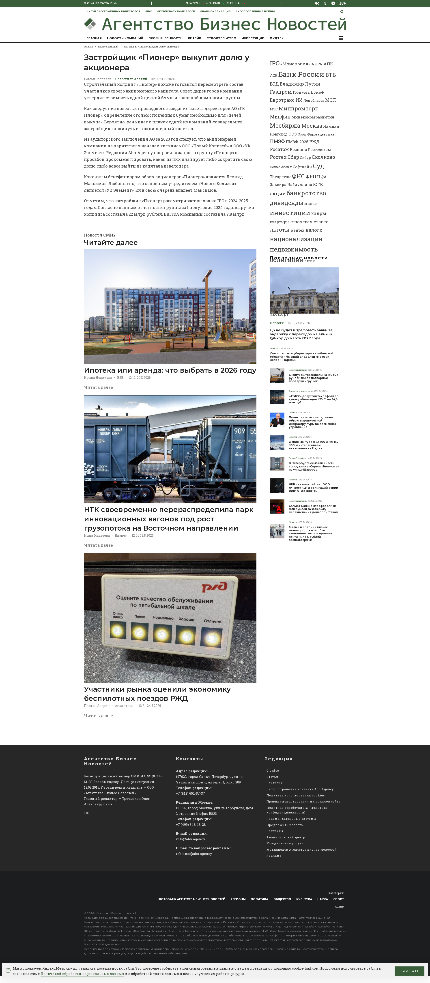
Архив (339, 906)
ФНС (298, 176)
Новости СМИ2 (100, 235)
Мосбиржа (285, 125)
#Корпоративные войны (255, 11)
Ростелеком (319, 149)
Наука (322, 899)
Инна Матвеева (97, 535)
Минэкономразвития (312, 117)
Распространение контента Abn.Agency (300, 789)
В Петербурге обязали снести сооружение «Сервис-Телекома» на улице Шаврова (314, 466)
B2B (120, 377)
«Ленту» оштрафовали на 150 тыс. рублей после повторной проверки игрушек (314, 378)
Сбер (293, 157)
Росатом (279, 149)
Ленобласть (313, 100)
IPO (275, 63)
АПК (328, 64)
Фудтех (277, 38)
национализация (296, 239)
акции (278, 193)
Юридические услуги (285, 843)
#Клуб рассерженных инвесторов (113, 11)
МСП (330, 100)
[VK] (317, 3)
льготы (280, 229)
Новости (277, 323)
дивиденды (286, 202)
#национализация (215, 11)
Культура (304, 899)
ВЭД (274, 84)
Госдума (301, 92)
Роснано (298, 149)
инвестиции (290, 212)
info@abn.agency (190, 839)
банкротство (306, 193)
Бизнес (121, 535)
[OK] (325, 3)
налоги (313, 230)
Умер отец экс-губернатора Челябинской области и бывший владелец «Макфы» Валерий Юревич (301, 356)
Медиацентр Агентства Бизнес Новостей (302, 849)
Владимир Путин (300, 84)
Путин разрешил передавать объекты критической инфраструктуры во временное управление (313, 422)
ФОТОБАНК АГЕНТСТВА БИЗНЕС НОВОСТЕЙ (191, 899)
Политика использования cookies (296, 795)
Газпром (281, 91)
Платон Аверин (97, 705)
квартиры (280, 221)
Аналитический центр (286, 837)
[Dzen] (333, 3)
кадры (318, 213)
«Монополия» (295, 64)
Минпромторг (298, 108)
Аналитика (124, 705)
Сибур (305, 157)
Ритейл (194, 38)
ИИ (299, 100)
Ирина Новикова (98, 377)
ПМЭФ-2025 (297, 141)
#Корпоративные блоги (176, 11)
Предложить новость (285, 825)
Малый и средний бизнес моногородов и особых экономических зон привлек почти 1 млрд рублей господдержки (310, 534)
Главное (293, 412)
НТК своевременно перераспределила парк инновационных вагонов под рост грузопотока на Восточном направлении (169, 518)
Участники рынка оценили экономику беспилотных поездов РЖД (157, 694)
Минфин (280, 117)
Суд (318, 166)
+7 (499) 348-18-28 (191, 824)
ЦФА (322, 176)
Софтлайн (302, 166)
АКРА (316, 64)
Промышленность (165, 38)
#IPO (148, 11)
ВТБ (330, 74)
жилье (310, 203)
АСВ (273, 75)
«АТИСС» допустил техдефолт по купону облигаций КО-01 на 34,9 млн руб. (314, 399)
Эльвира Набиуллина (291, 184)
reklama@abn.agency (194, 853)
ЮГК (318, 184)
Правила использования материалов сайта (303, 801)
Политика (259, 899)
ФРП (311, 176)
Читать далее (98, 387)
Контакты (275, 831)
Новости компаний (125, 38)
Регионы (238, 899)
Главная (94, 38)
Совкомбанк (281, 167)
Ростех (278, 157)
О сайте (273, 770)
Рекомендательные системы (291, 819)
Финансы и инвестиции (301, 391)
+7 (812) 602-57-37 (190, 793)
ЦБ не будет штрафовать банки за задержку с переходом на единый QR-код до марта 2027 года (301, 334)
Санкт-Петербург (298, 458)
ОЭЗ (292, 134)
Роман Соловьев (97, 79)
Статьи (272, 777)
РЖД (314, 141)
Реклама (274, 856)
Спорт (338, 899)
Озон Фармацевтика (316, 134)
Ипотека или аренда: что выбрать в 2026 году (170, 370)
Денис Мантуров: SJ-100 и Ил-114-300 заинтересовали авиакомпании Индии (314, 445)
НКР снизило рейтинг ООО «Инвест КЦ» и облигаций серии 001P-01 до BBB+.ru (313, 488)
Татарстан (280, 176)
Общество (282, 899)
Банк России (301, 74)
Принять (410, 971)
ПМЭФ (277, 141)
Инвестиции (253, 38)
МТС (274, 109)
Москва (311, 125)
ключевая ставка (309, 221)
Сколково (323, 157)
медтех (297, 230)
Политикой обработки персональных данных (82, 973)
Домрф (317, 92)
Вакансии (275, 783)
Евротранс (282, 100)
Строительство (221, 38)
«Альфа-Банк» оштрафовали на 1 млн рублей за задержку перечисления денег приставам (313, 509)
